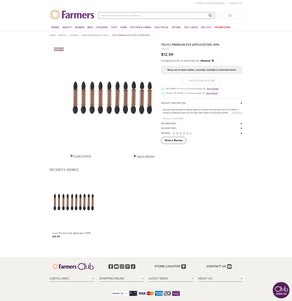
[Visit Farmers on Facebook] (110, 266)
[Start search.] (210, 15)
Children (101, 27)
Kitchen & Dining (140, 27)
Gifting (176, 27)
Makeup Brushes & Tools (95, 35)
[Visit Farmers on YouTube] (116, 266)
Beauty (67, 27)
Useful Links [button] (59, 278)
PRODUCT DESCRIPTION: (173, 103)
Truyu (165, 49)
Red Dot (206, 27)
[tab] (72, 279)
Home (123, 27)
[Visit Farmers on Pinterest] (127, 266)
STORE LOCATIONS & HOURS (211, 3)
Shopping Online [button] (111, 278)
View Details (213, 88)
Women (79, 27)
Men (90, 27)
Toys (114, 27)
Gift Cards (191, 27)
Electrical (161, 27)
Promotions (222, 27)
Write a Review (174, 140)
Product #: (168, 118)
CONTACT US (235, 3)
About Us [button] (205, 278)
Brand (55, 27)
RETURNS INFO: (168, 123)
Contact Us (216, 266)
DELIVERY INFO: (169, 128)
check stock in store (201, 80)
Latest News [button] (158, 278)
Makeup (74, 35)
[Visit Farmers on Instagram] (122, 266)
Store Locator (167, 266)
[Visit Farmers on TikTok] (133, 266)
